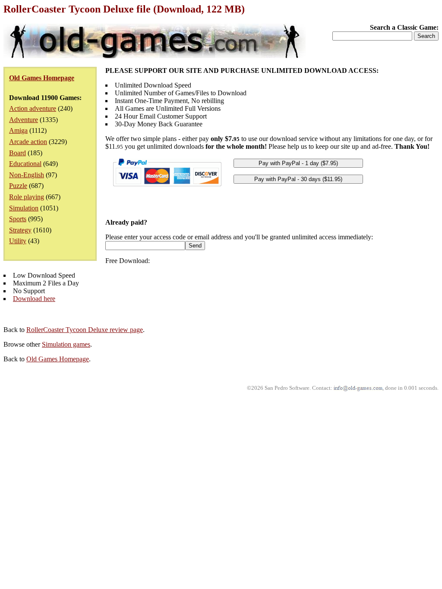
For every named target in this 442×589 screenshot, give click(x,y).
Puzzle (18, 185)
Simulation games (66, 344)
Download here (34, 298)
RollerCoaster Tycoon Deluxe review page (84, 329)
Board (17, 153)
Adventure (23, 119)
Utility (17, 240)
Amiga (18, 130)
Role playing (26, 197)
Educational (25, 163)
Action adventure (32, 108)
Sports (17, 218)
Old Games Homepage (57, 359)
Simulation (23, 208)
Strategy (20, 230)
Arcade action (28, 141)
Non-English (26, 175)
